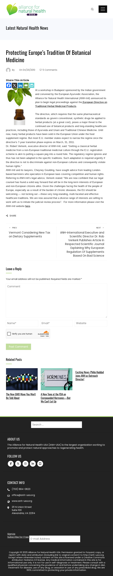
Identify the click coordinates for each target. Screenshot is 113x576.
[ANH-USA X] (18, 464)
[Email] (26, 85)
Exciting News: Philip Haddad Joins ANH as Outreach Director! (89, 375)
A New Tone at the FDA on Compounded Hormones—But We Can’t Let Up (55, 397)
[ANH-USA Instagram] (25, 464)
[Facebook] (8, 85)
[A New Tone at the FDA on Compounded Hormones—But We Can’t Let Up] (56, 379)
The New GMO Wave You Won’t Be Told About (21, 396)
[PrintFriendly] (31, 85)
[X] (14, 85)
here (27, 206)
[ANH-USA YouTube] (40, 464)
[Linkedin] (20, 85)
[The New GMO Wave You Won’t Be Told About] (22, 379)
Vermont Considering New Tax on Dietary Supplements (29, 232)
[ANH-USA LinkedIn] (33, 464)
